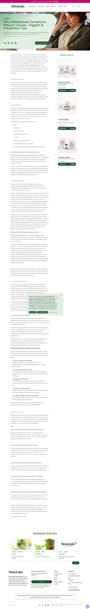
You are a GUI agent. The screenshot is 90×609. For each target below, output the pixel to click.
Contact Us (71, 580)
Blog (47, 6)
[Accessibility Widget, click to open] (87, 606)
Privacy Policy (54, 604)
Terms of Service (72, 573)
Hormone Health (58, 582)
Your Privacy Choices (55, 606)
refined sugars (14, 308)
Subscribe (41, 581)
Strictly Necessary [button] (42, 312)
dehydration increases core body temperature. (24, 201)
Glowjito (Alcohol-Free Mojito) (18, 557)
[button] (53, 312)
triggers (23, 121)
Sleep (55, 579)
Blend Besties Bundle (64, 82)
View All (76, 563)
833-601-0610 (73, 587)
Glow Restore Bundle (64, 157)
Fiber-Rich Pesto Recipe (42, 556)
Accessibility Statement (74, 576)
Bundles (56, 583)
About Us (54, 6)
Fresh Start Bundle (63, 119)
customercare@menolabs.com (76, 583)
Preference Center (78, 604)
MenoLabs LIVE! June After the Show (66, 557)
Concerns (41, 6)
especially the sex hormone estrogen (27, 86)
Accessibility (61, 604)
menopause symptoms (28, 284)
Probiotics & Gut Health (58, 574)
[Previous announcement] (11, 1)
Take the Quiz (62, 6)
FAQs (69, 578)
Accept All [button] (32, 312)
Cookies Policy (69, 604)
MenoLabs (12, 605)
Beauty (56, 577)
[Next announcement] (78, 1)
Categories (31, 6)
